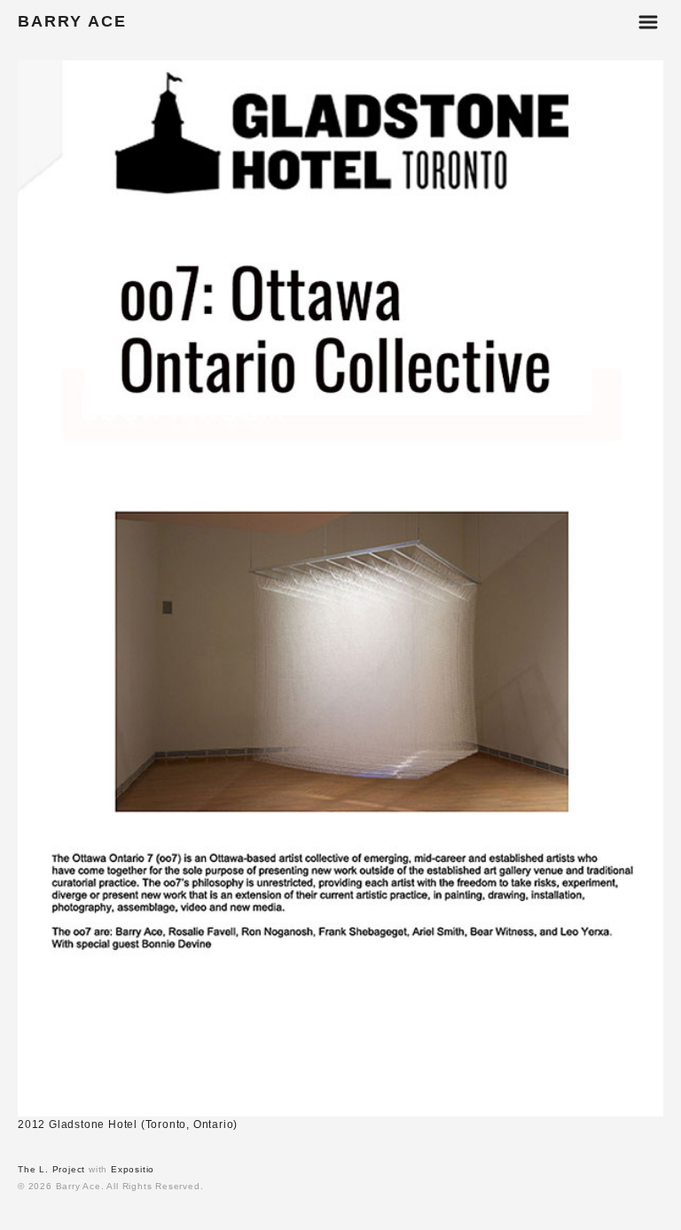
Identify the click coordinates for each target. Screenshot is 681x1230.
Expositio (132, 1169)
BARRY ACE (72, 21)
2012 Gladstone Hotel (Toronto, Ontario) (128, 1124)
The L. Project (51, 1169)
